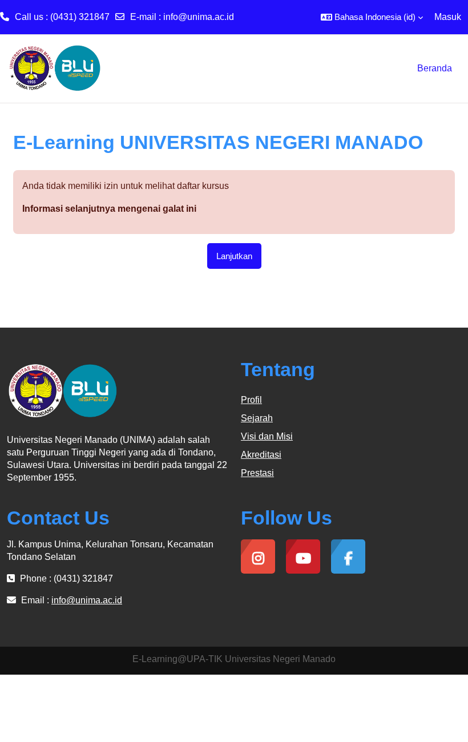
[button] (372, 17)
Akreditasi (261, 454)
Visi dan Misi (267, 436)
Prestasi (257, 473)
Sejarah (257, 418)
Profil (251, 400)
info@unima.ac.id (198, 17)
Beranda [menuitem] (434, 68)
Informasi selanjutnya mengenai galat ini (109, 208)
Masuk (447, 17)
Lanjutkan (234, 256)
